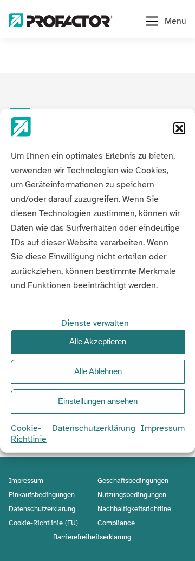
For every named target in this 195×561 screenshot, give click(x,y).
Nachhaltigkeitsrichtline (134, 508)
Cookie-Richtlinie (29, 433)
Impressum (163, 427)
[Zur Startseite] (61, 21)
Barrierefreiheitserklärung (92, 537)
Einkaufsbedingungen (42, 494)
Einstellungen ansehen (98, 401)
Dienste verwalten (95, 322)
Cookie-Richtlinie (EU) (43, 522)
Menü (175, 21)
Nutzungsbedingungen (132, 494)
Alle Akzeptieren (97, 341)
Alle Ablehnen (98, 371)
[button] (179, 127)
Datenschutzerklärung (93, 427)
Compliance (116, 522)
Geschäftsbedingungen (133, 480)
